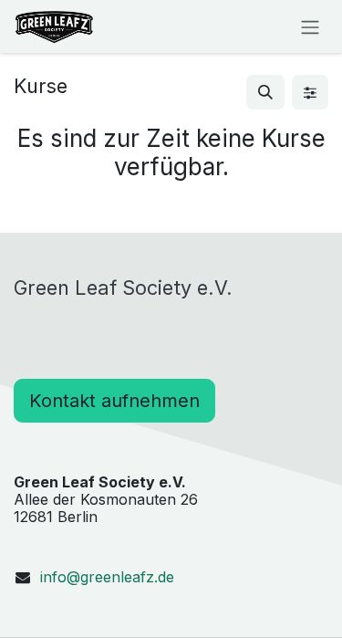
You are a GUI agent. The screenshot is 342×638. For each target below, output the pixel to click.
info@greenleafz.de (107, 577)
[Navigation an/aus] (310, 26)
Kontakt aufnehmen (114, 401)
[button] (265, 92)
